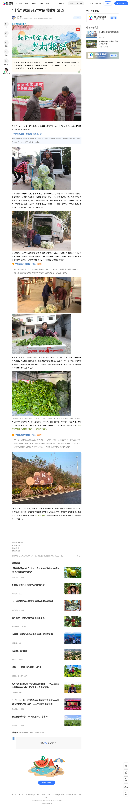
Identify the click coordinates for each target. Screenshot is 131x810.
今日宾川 (15, 577)
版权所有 (49, 803)
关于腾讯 (14, 795)
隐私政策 (36, 795)
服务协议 (30, 795)
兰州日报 (15, 692)
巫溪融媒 (15, 643)
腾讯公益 (61, 795)
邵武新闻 (15, 610)
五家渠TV (15, 593)
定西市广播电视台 (17, 676)
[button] (113, 17)
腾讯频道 (74, 795)
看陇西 (14, 659)
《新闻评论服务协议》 (39, 732)
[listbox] (46, 644)
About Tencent (23, 795)
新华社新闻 (15, 626)
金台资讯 (15, 709)
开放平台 (43, 795)
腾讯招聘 (55, 795)
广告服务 (49, 795)
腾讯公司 (44, 803)
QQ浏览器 (68, 795)
